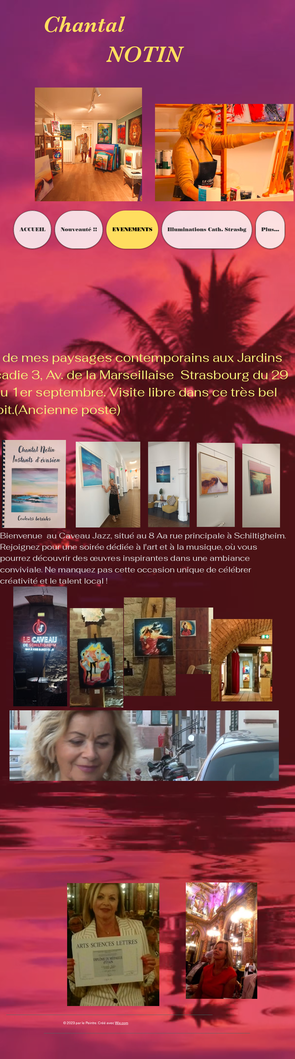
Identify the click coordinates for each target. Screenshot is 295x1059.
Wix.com (121, 1023)
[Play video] (148, 832)
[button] (271, 774)
